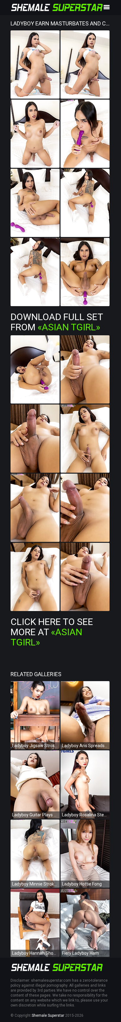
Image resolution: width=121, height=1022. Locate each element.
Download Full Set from (57, 321)
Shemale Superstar (48, 1015)
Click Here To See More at (52, 632)
